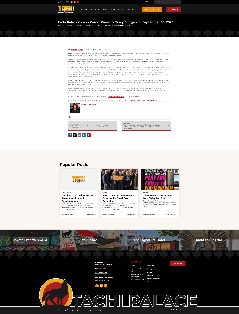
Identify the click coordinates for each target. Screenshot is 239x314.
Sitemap (69, 310)
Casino (104, 192)
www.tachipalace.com (116, 96)
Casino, (64, 192)
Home (60, 25)
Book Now (173, 9)
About (149, 272)
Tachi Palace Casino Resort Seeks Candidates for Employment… (77, 198)
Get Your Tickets (152, 9)
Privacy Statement (79, 310)
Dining (149, 269)
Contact (150, 275)
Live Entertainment (137, 280)
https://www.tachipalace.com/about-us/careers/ (140, 100)
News (69, 192)
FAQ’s (133, 265)
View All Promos (146, 2)
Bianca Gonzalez (77, 50)
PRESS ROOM (68, 25)
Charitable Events (153, 278)
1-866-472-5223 (108, 278)
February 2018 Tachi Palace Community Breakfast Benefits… (118, 198)
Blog (149, 282)
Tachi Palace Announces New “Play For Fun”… (157, 197)
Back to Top (175, 310)
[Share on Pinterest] (89, 135)
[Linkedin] (70, 117)
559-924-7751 (64, 2)
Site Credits (61, 310)
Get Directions (100, 272)
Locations (150, 265)
